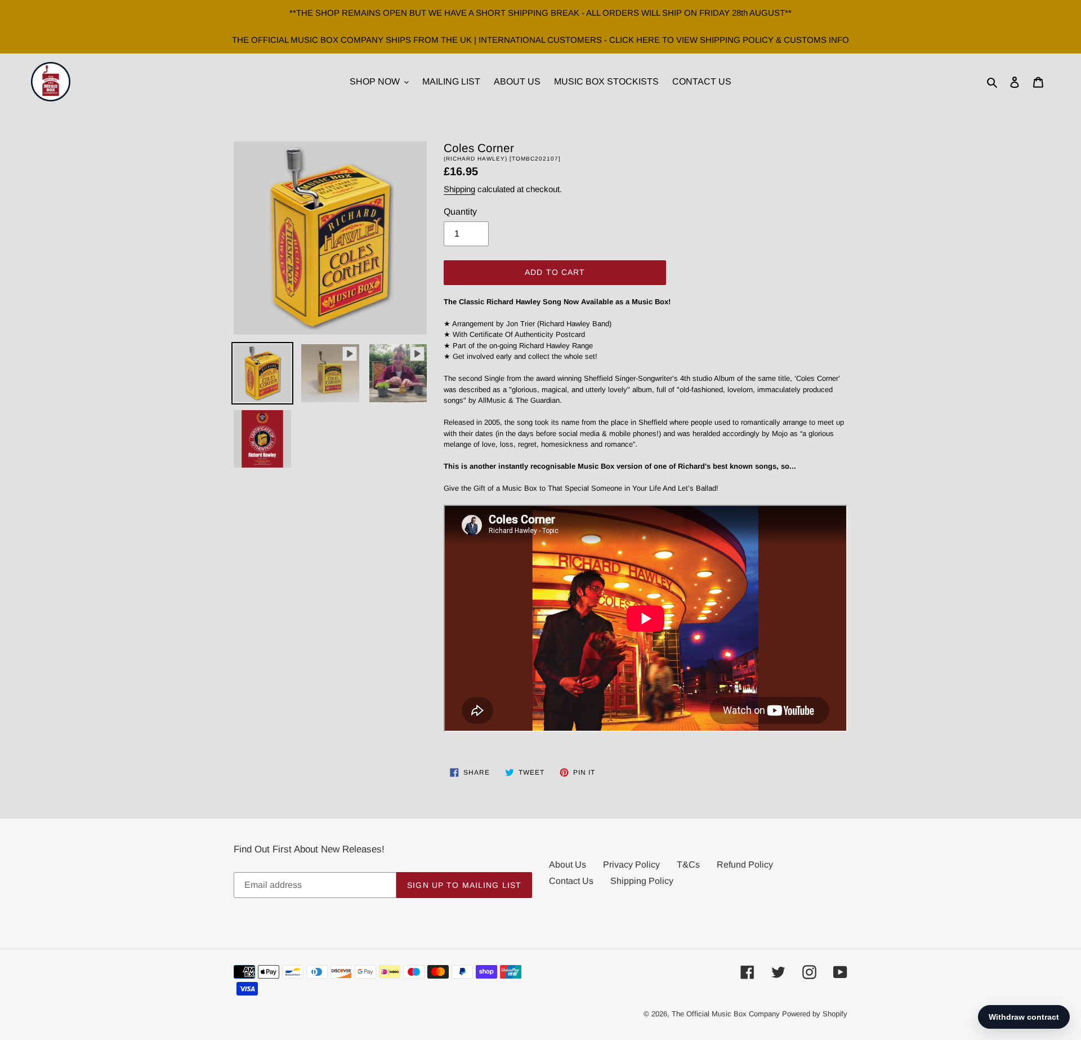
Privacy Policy (631, 864)
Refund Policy (745, 864)
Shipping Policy (641, 881)
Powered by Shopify (814, 1014)
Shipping (459, 189)
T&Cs (688, 864)
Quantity (460, 211)
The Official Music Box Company (726, 1014)
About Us (567, 864)
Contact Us (571, 881)
